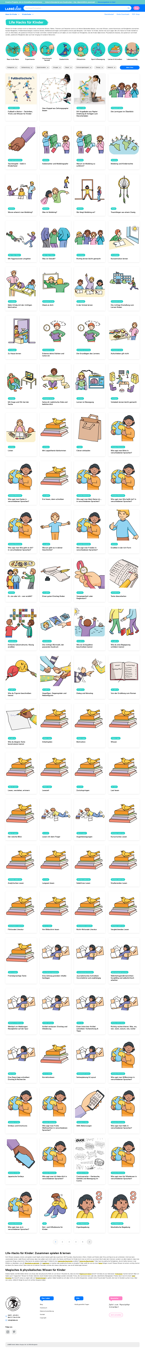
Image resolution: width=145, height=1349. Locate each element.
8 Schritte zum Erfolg (83, 350)
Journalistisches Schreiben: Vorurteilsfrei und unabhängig (88, 977)
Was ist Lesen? (13, 787)
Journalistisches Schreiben (85, 972)
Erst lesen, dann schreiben (53, 499)
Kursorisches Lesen (119, 837)
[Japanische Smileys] (21, 1153)
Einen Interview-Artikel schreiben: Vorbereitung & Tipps (87, 1028)
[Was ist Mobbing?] (55, 189)
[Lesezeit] (55, 767)
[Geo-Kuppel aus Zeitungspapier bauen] (55, 89)
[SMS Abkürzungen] (89, 1103)
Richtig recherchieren (118, 1023)
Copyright (43, 1318)
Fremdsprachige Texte (17, 976)
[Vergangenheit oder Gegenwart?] (89, 573)
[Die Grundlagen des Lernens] (89, 331)
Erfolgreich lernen (117, 108)
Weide (113, 208)
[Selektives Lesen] (89, 860)
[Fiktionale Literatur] (21, 906)
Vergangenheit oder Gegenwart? (84, 597)
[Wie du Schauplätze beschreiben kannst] (89, 622)
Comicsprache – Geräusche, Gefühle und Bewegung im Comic (88, 1178)
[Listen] (21, 428)
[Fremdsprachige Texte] (21, 953)
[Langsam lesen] (55, 860)
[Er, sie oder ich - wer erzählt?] (21, 573)
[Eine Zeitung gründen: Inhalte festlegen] (55, 953)
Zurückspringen (82, 790)
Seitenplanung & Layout (86, 1077)
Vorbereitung (25, 67)
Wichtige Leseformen (118, 833)
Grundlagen (80, 255)
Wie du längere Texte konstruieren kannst (16, 743)
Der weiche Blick (15, 837)
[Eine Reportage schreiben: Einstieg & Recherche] (21, 1054)
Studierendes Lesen (119, 883)
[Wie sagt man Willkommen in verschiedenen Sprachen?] (124, 1054)
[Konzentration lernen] (124, 236)
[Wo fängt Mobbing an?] (89, 189)
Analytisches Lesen (16, 883)
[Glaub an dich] (55, 282)
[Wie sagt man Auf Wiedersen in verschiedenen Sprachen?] (124, 1153)
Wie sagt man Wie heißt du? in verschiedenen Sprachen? (123, 500)
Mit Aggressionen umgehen (19, 259)
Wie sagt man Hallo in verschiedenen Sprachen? (121, 1127)
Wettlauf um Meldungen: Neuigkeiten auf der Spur (18, 1027)
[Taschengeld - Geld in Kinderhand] (21, 141)
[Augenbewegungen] (89, 814)
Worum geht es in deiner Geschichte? (52, 549)
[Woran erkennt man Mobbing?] (21, 189)
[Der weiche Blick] (21, 814)
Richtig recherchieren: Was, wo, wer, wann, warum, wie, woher (124, 1027)
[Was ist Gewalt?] (55, 236)
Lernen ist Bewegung (85, 402)
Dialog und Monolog (84, 693)
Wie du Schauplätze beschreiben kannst (84, 646)
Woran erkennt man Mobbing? (20, 212)
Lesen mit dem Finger (51, 837)
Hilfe (44, 1223)
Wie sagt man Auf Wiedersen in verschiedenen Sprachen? (124, 1177)
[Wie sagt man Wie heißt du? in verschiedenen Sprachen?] (124, 476)
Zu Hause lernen (14, 353)
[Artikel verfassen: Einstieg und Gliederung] (55, 1003)
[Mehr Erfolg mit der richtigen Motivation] (21, 282)
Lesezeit (45, 790)
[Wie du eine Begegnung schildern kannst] (124, 622)
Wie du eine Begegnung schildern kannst (120, 646)
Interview (80, 1023)
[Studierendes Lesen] (124, 860)
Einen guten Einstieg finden (53, 596)
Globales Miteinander (118, 447)
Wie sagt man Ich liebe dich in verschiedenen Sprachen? (54, 1177)
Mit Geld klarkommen (15, 160)
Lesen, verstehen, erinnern (19, 790)
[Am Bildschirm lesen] (55, 906)
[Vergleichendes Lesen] (124, 906)
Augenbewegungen (84, 837)
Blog (41, 1304)
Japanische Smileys (16, 1176)
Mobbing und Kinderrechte (122, 164)
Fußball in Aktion (14, 108)
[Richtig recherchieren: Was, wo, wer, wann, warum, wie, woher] (124, 1003)
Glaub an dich (47, 305)
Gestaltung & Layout (83, 1073)
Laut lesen (115, 790)
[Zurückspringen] (89, 767)
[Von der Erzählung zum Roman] (124, 670)
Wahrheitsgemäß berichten (119, 972)
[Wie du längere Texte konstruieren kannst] (21, 719)
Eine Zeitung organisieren (50, 972)
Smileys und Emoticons (17, 1126)
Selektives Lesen (83, 883)
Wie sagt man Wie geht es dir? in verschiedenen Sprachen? (20, 549)
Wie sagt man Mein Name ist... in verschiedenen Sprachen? (89, 500)
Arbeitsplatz (47, 742)
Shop (136, 8)
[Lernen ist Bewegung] (89, 379)
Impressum (43, 1308)
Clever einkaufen (83, 451)
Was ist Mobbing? (49, 212)
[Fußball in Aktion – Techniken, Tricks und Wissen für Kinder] (21, 89)
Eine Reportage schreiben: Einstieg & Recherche (19, 1078)
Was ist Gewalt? (48, 259)
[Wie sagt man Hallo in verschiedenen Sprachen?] (124, 1103)
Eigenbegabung (82, 1227)
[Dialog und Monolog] (89, 670)
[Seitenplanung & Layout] (89, 1054)
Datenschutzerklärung (47, 1311)
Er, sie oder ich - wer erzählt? (20, 596)
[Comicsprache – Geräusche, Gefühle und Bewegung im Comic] (89, 1153)
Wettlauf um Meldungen (16, 1023)
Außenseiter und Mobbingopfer (55, 164)
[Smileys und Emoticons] (21, 1103)
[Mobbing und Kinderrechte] (124, 141)
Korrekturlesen (48, 1077)
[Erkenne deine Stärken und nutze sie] (55, 331)
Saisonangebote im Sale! (106, 2)
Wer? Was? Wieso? (14, 255)
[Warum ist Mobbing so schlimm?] (89, 141)
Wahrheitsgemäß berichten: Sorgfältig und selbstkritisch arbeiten (122, 978)
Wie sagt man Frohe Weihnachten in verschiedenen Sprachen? (54, 1128)
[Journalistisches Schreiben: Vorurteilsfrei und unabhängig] (89, 953)
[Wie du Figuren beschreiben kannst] (21, 670)
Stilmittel (114, 544)
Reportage (12, 1073)
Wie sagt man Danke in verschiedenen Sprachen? (18, 500)
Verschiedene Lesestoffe (16, 926)
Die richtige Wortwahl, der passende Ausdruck (53, 646)
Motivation (80, 742)
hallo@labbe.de (13, 1320)
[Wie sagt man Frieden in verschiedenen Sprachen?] (89, 525)
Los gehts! (46, 495)
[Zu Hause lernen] (21, 331)
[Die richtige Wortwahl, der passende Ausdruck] (55, 622)
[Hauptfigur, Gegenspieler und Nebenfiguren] (55, 670)
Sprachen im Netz (14, 1122)
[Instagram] (7, 1332)
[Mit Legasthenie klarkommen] (55, 428)
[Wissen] (124, 719)
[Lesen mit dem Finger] (55, 814)
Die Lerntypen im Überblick (122, 111)
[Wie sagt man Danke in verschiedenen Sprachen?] (21, 476)
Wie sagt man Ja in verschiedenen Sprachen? (18, 1228)
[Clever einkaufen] (89, 428)
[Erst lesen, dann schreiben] (55, 476)
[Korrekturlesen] (55, 1054)
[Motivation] (89, 719)
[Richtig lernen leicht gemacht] (89, 236)
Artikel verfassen (48, 1023)
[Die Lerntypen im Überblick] (124, 89)
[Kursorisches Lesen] (124, 814)
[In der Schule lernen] (89, 282)
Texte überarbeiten (118, 596)
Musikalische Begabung (120, 1227)
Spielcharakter (41, 67)
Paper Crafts (81, 108)
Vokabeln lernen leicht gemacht (124, 402)
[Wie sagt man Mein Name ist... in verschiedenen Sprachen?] (89, 476)
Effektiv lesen (47, 738)
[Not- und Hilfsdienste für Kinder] (55, 1204)
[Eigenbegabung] (89, 1204)
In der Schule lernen (84, 305)
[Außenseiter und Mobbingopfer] (55, 141)
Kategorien (10, 67)
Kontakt (42, 1314)
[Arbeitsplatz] (55, 719)
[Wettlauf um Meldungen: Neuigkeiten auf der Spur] (21, 1003)
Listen (10, 451)
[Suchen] (128, 8)
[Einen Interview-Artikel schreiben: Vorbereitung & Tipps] (89, 1003)
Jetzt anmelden (116, 1315)
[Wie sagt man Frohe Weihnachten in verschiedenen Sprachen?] (55, 1103)
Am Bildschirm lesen (50, 929)
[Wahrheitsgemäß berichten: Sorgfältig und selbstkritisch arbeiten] (124, 953)
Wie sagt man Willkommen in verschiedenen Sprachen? (123, 1078)
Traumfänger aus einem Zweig (123, 212)
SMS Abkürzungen (84, 1126)
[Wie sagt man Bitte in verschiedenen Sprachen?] (124, 428)
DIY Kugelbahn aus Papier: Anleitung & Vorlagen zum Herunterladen (87, 113)
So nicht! (79, 787)
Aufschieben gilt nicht (120, 353)
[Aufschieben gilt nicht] (124, 331)
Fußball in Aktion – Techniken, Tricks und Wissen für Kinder (20, 112)
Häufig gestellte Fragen (81, 1304)
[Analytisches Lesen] (21, 860)
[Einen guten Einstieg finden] (55, 573)
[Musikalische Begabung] (124, 1204)
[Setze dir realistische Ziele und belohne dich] (55, 379)
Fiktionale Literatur (16, 929)
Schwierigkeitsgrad (82, 67)
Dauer (67, 67)
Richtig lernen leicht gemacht (88, 259)
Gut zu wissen (47, 926)
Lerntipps (11, 398)
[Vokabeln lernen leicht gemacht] (124, 379)
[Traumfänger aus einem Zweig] (124, 189)
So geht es (80, 641)
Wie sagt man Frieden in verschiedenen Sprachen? (87, 549)
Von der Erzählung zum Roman (123, 693)
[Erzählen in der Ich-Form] (124, 525)
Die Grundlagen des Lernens (88, 353)
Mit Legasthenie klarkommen (54, 451)
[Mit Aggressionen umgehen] (21, 236)
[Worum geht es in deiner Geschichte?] (55, 525)
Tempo (98, 67)
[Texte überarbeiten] (124, 573)
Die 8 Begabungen (82, 1223)
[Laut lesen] (124, 767)
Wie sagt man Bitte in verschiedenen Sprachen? (121, 452)
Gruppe (55, 67)
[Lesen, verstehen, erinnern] (21, 767)
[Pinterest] (14, 1332)
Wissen (114, 742)
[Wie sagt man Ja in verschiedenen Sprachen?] (21, 1204)
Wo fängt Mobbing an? (85, 212)
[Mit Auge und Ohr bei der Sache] (21, 379)
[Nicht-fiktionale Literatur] (89, 906)
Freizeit (79, 447)
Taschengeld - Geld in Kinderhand (17, 165)
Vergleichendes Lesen (120, 929)
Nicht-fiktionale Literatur (86, 929)
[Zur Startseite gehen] (13, 8)
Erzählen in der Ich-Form (121, 548)
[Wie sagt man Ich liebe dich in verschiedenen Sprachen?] (55, 1153)
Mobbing (45, 160)
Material (110, 67)
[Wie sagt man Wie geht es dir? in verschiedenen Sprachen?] (21, 525)
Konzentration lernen (119, 259)
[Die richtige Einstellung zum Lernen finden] (124, 282)
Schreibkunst (115, 592)
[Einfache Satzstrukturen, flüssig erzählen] (21, 622)
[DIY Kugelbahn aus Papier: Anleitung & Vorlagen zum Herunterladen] (89, 89)
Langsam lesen (48, 883)
